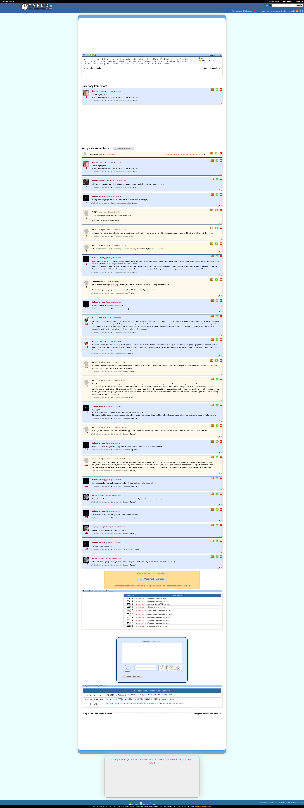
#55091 (157, 699)
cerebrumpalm (98, 180)
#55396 (165, 695)
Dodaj (283, 11)
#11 (112, 371)
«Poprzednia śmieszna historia (97, 714)
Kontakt (291, 11)
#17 (112, 471)
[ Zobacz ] (134, 100)
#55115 (148, 699)
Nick (126, 666)
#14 (112, 418)
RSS (300, 11)
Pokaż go (202, 154)
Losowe (265, 11)
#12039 (113, 703)
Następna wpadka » (212, 68)
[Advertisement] (28, 404)
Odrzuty (257, 11)
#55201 (112, 699)
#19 (112, 502)
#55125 (164, 699)
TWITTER (145, 804)
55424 (130, 598)
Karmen (95, 91)
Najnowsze (237, 11)
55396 (130, 607)
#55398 (157, 695)
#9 (112, 309)
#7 (112, 272)
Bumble (95, 318)
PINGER (154, 804)
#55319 (112, 695)
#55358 (172, 695)
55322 (130, 626)
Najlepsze (247, 11)
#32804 (179, 703)
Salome (95, 196)
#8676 (146, 703)
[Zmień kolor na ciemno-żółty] (267, 5)
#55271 (140, 699)
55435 (130, 601)
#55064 (122, 699)
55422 (130, 623)
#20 (112, 518)
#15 (112, 434)
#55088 (172, 699)
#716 (172, 703)
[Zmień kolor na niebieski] (264, 5)
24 (207, 60)
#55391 (140, 695)
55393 (130, 620)
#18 (112, 486)
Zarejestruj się (287, 1)
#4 (112, 236)
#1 (112, 100)
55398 (130, 604)
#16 (112, 450)
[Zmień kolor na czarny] (270, 5)
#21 (112, 534)
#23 (112, 565)
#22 (112, 549)
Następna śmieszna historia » (207, 714)
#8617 (155, 703)
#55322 (122, 695)
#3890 (125, 703)
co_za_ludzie (97, 495)
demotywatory (130, 806)
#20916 (136, 703)
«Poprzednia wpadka (92, 68)
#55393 (132, 695)
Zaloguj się (299, 1)
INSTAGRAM (134, 804)
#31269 (164, 703)
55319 (130, 617)
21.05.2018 (211, 55)
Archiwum (275, 11)
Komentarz (150, 641)
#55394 (148, 695)
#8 (112, 293)
